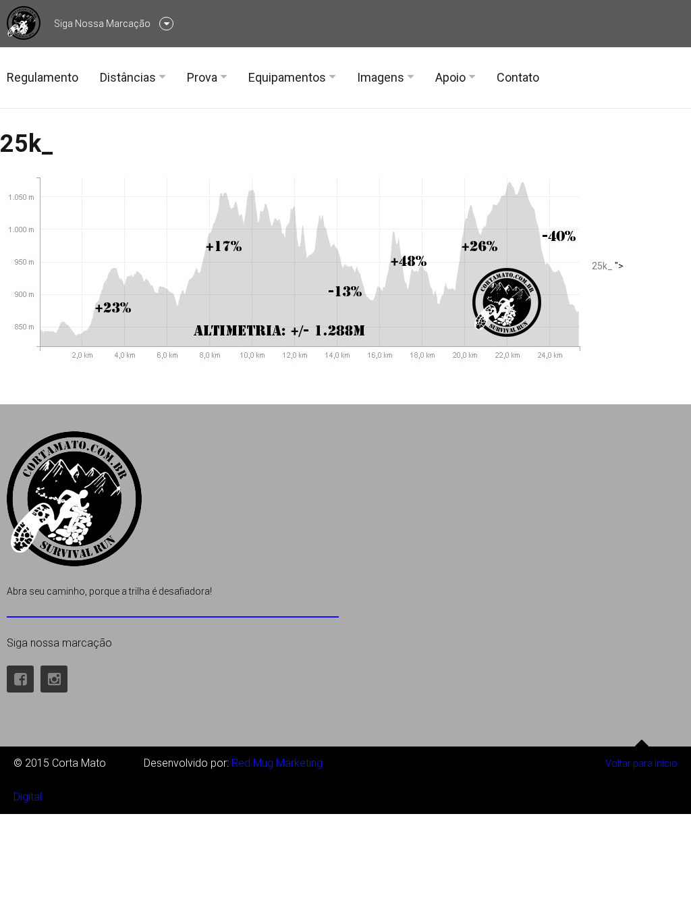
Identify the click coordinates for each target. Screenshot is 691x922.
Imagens (380, 77)
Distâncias (128, 77)
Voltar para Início (641, 763)
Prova (202, 77)
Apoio (450, 77)
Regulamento (42, 77)
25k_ (26, 144)
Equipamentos (287, 77)
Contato (518, 77)
